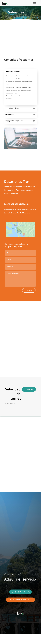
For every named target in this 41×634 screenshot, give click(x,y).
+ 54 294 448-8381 (22, 592)
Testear (28, 389)
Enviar (29, 290)
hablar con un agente (20, 600)
